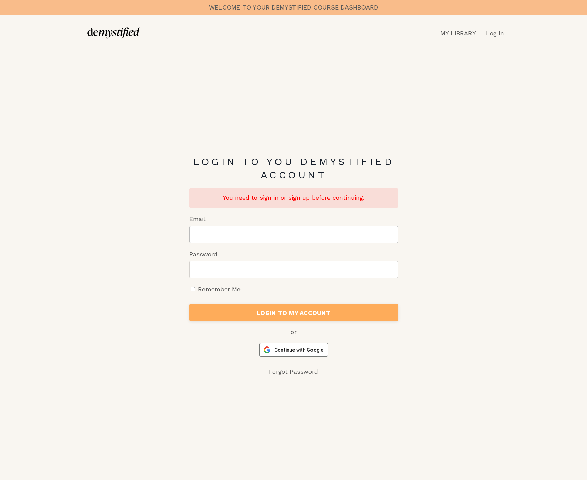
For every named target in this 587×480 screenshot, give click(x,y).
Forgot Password (293, 371)
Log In (495, 33)
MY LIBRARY (458, 33)
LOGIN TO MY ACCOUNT (293, 312)
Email (197, 219)
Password (203, 254)
